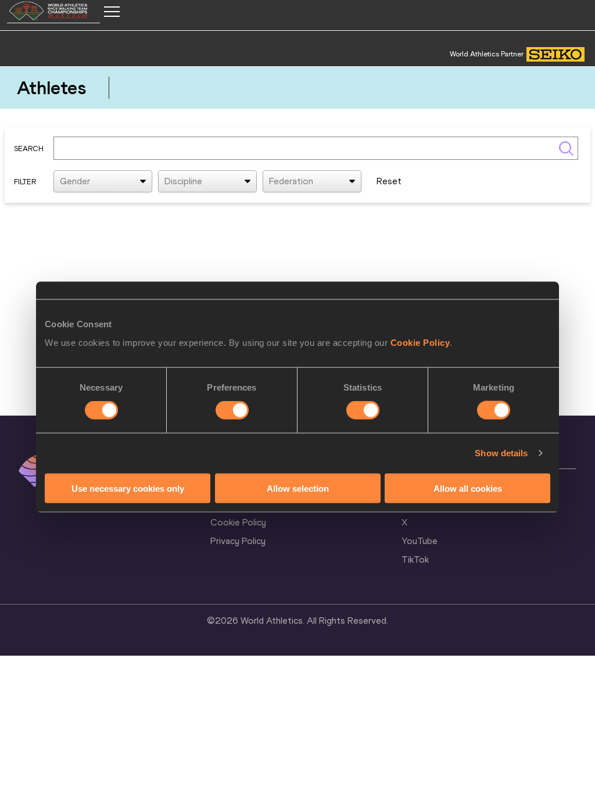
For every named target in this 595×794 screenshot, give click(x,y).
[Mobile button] (111, 11)
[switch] (232, 410)
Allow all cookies (467, 488)
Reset (389, 181)
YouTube (420, 540)
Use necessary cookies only (127, 488)
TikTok (415, 559)
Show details (501, 453)
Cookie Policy (420, 342)
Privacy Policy (238, 540)
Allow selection (298, 488)
